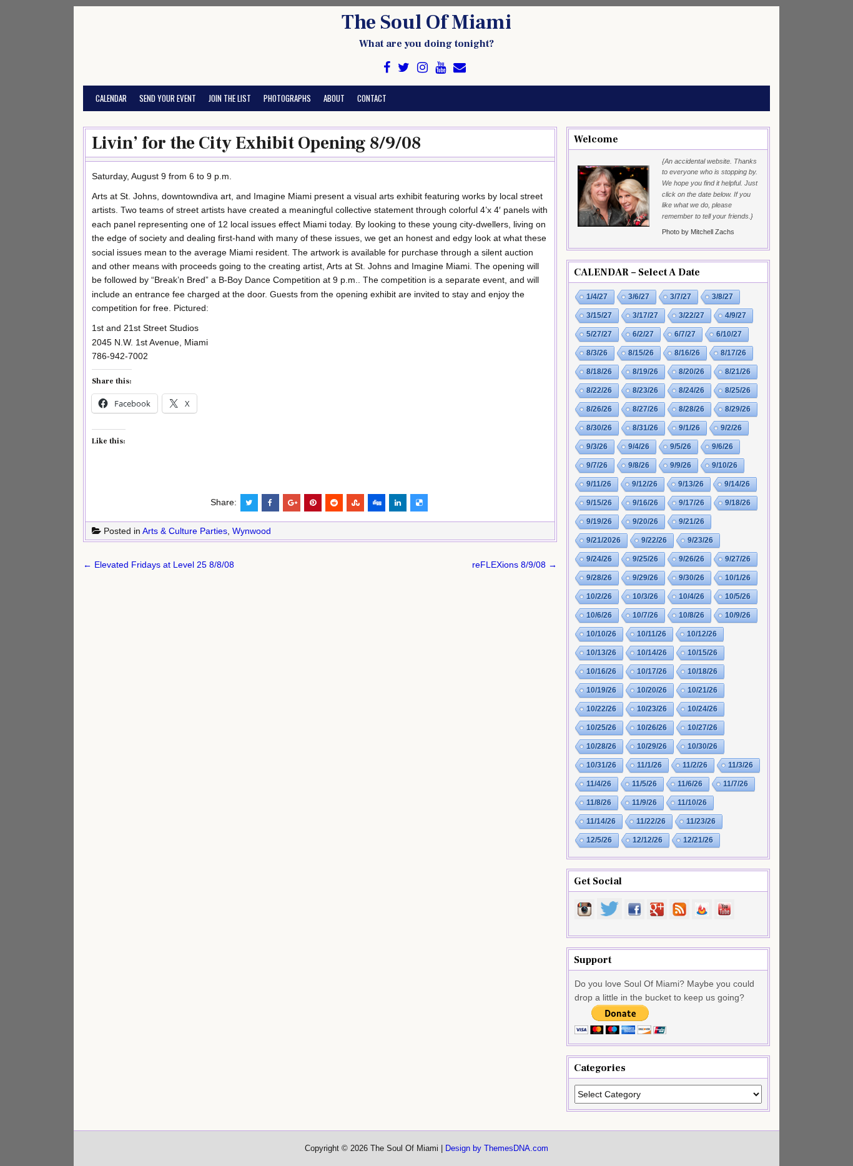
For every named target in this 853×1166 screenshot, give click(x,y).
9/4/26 (638, 446)
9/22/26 (654, 540)
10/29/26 (652, 746)
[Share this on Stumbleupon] (355, 502)
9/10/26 (724, 465)
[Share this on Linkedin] (398, 502)
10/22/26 (601, 708)
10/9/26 (738, 615)
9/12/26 (645, 484)
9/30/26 (691, 577)
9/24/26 (599, 559)
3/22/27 (691, 315)
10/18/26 (702, 671)
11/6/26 (690, 783)
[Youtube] (440, 67)
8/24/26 (691, 390)
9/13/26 (691, 484)
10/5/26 (738, 596)
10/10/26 (601, 634)
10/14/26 (652, 652)
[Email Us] (459, 67)
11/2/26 (695, 765)
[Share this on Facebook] (270, 502)
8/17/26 (733, 352)
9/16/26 (645, 502)
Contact (372, 98)
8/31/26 (645, 427)
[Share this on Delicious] (419, 502)
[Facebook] (386, 67)
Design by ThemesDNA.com (496, 1148)
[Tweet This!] (249, 502)
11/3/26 (740, 765)
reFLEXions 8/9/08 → (514, 565)
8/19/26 (645, 371)
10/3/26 (645, 596)
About (334, 98)
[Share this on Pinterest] (313, 502)
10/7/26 (645, 615)
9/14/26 (737, 484)
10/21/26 (702, 690)
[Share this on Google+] (291, 502)
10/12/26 (702, 634)
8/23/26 (645, 390)
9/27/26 (738, 559)
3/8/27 (722, 296)
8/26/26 (599, 409)
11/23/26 (701, 821)
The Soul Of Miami (426, 22)
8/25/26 (738, 390)
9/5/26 (680, 446)
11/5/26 (644, 783)
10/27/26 (702, 727)
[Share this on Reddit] (334, 502)
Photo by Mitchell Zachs (698, 231)
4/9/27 (735, 315)
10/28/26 (601, 746)
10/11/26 (651, 634)
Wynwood (251, 531)
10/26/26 (652, 727)
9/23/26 (700, 540)
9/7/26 (597, 465)
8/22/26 (599, 390)
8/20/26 (691, 371)
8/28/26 (691, 409)
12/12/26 (648, 840)
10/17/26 (652, 671)
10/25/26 (601, 727)
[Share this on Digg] (376, 502)
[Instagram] (422, 67)
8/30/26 (599, 427)
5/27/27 (599, 334)
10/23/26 (652, 708)
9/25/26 (645, 559)
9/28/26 (599, 577)
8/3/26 (597, 352)
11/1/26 (649, 765)
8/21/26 (738, 371)
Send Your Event (167, 98)
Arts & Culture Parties (184, 531)
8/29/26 (738, 409)
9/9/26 (680, 465)
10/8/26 (691, 615)
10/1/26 (738, 577)
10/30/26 (702, 746)
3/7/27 (680, 296)
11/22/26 (651, 821)
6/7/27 (685, 334)
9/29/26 (645, 577)
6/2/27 (643, 334)
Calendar (111, 98)
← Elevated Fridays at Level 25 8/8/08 (158, 565)
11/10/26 (692, 802)
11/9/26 (644, 802)
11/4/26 (598, 783)
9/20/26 (645, 521)
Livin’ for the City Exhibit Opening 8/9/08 (256, 143)
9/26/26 (691, 559)
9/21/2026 (603, 540)
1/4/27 (597, 296)
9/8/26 (638, 465)
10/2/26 (599, 596)
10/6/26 (599, 615)
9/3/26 (597, 446)
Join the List (230, 98)
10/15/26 (702, 652)
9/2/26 (731, 427)
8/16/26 (687, 352)
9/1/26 (689, 427)
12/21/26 (698, 840)
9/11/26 (598, 484)
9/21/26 (691, 521)
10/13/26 (601, 652)
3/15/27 (599, 315)
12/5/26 (599, 840)
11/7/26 (735, 783)
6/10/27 (729, 334)
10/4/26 (691, 596)
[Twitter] (404, 67)
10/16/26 (601, 671)
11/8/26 (598, 802)
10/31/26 (601, 765)
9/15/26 (599, 502)
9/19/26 (599, 521)
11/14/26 (601, 821)
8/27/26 (645, 409)
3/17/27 (645, 315)
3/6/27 (638, 296)
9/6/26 (722, 446)
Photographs (287, 98)
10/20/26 (652, 690)
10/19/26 (601, 690)
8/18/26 (599, 371)
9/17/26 (691, 502)
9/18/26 (738, 502)
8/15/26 (641, 352)
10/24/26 (702, 708)
